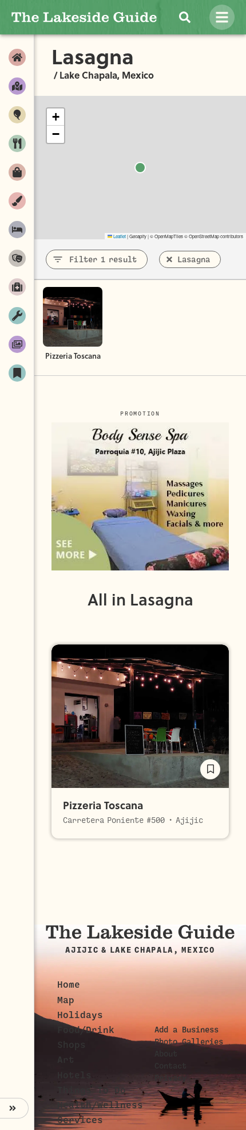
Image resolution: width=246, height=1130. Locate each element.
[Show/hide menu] (14, 1108)
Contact (170, 1065)
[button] (55, 117)
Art (65, 1060)
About (165, 1053)
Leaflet (119, 236)
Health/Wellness (100, 1105)
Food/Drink (85, 1030)
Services (80, 1120)
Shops (71, 1045)
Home (68, 985)
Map (65, 1000)
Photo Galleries (188, 1041)
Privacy (170, 1077)
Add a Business (186, 1029)
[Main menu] (222, 17)
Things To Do (91, 1090)
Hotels (74, 1075)
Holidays (80, 1015)
